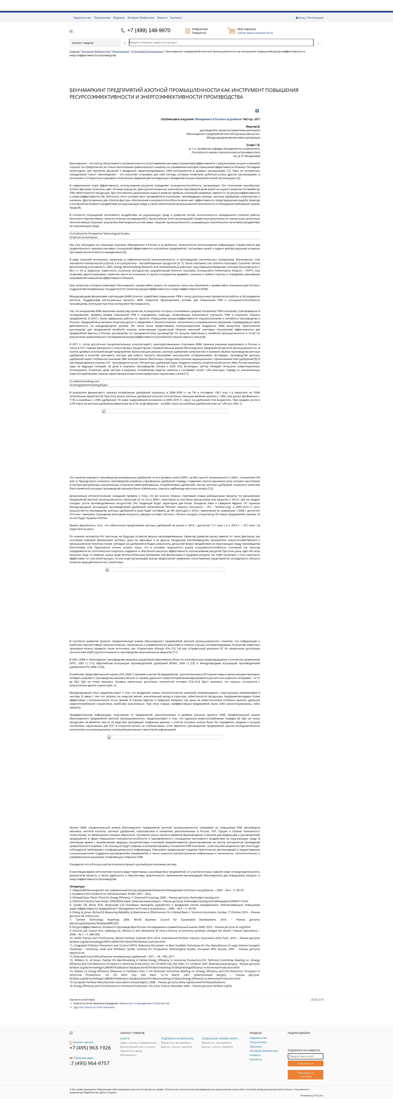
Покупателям (102, 17)
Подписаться (305, 1063)
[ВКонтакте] (257, 110)
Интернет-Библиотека (141, 17)
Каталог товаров (82, 43)
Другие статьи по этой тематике (94, 1007)
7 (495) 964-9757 (90, 1063)
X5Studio (318, 1095)
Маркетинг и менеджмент (136, 1003)
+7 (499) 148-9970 (148, 30)
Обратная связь (84, 1058)
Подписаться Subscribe (305, 1074)
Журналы (119, 17)
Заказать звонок (83, 1042)
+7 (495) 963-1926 (90, 1047)
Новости (162, 17)
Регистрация (315, 17)
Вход (301, 17)
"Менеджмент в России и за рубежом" (218, 119)
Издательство (82, 17)
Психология (161, 1003)
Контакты (176, 17)
